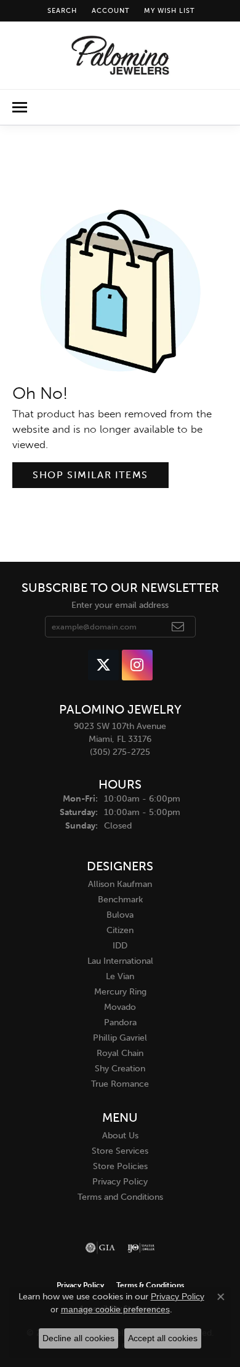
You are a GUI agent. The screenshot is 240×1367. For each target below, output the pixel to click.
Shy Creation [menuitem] (120, 1068)
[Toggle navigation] (19, 107)
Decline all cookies (78, 1338)
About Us (120, 1135)
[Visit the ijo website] (141, 1248)
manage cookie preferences (115, 1309)
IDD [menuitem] (120, 945)
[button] (61, 11)
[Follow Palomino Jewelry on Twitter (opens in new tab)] (103, 665)
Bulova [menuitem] (120, 915)
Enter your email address (120, 605)
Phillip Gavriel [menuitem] (120, 1038)
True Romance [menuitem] (120, 1084)
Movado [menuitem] (120, 1007)
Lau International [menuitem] (120, 961)
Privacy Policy (120, 1181)
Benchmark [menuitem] (120, 899)
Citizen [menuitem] (120, 930)
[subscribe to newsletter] (178, 627)
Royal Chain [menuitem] (120, 1053)
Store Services (120, 1151)
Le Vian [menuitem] (120, 976)
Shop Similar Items (90, 475)
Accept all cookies (163, 1338)
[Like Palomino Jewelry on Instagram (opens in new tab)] (137, 665)
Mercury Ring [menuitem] (120, 992)
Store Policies (120, 1166)
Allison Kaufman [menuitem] (120, 884)
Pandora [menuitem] (120, 1022)
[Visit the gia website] (100, 1248)
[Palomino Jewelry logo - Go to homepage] (120, 55)
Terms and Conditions (120, 1197)
